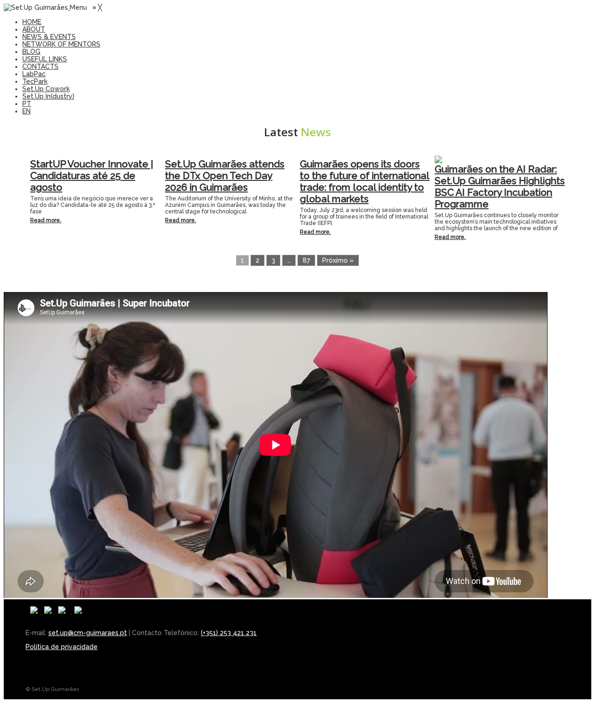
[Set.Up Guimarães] (37, 7)
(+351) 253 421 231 (229, 633)
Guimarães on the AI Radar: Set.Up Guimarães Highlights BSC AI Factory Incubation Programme (500, 186)
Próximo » (338, 260)
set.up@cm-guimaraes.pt (87, 633)
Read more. (45, 220)
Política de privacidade (62, 646)
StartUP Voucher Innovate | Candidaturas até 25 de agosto (91, 175)
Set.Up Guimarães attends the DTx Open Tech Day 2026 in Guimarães (224, 175)
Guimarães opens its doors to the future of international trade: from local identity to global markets (365, 181)
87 (306, 260)
